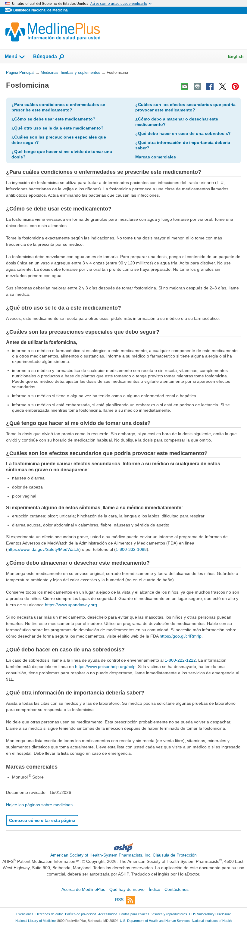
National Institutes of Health (212, 920)
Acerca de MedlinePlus (83, 889)
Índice (154, 889)
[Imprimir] (197, 86)
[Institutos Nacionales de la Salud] (9, 10)
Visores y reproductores (169, 914)
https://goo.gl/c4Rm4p (181, 636)
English (236, 56)
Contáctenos (176, 889)
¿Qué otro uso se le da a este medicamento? (57, 128)
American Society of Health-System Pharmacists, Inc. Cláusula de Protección (123, 855)
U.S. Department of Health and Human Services (155, 920)
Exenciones (24, 914)
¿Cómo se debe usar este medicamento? (53, 119)
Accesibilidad (107, 914)
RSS (119, 899)
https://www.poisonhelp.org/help (105, 666)
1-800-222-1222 (180, 660)
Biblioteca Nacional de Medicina (40, 10)
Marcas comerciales (155, 156)
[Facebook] (210, 86)
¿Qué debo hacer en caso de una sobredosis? (183, 133)
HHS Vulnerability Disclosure (210, 914)
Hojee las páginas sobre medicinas (39, 804)
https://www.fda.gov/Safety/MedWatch (43, 549)
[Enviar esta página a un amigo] (184, 86)
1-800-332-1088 (131, 549)
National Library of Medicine (35, 920)
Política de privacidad (80, 914)
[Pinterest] (235, 86)
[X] (222, 86)
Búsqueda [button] (45, 58)
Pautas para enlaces (134, 914)
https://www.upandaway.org (71, 604)
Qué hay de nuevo (127, 889)
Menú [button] (11, 56)
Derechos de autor (49, 914)
